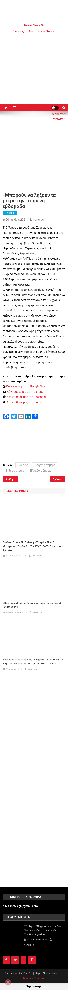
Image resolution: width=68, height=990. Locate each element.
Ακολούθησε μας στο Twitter (24, 402)
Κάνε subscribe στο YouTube (25, 391)
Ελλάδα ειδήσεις (40, 470)
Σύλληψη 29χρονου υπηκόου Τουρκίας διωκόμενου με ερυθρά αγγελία (43, 930)
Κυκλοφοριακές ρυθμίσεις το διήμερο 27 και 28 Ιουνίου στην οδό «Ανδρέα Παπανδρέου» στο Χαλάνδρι (33, 661)
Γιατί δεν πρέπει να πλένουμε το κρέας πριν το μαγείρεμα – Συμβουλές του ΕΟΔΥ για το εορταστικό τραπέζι (33, 546)
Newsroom (39, 219)
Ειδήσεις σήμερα (44, 465)
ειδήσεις (22, 465)
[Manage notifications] (8, 982)
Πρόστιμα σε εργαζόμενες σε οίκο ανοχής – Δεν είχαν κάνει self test (59, 479)
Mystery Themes (33, 978)
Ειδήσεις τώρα (15, 470)
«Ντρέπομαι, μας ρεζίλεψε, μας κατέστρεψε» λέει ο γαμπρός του (32, 604)
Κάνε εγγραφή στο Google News (26, 386)
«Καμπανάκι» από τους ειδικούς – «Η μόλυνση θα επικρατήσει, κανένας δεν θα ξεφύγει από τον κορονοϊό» (13, 479)
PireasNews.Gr (34, 25)
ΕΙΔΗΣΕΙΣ (10, 213)
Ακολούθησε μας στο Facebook (26, 397)
